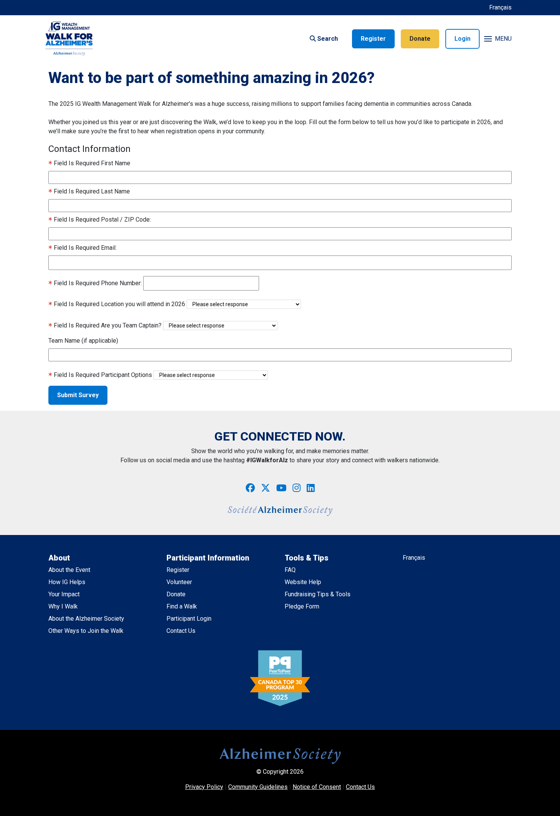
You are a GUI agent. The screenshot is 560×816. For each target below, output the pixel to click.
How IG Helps (66, 582)
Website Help (303, 582)
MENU (503, 38)
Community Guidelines (258, 786)
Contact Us (180, 630)
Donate (420, 38)
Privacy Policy (204, 786)
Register (373, 38)
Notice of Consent (317, 786)
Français (500, 7)
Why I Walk (63, 606)
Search (327, 38)
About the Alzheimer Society (86, 618)
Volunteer (179, 582)
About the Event (69, 569)
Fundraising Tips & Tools (317, 594)
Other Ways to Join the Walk (85, 630)
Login (462, 38)
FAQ (290, 569)
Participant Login (188, 618)
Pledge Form (302, 606)
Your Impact (64, 594)
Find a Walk (181, 606)
